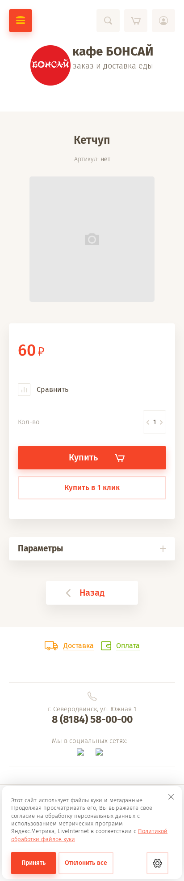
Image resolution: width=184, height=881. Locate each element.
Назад (92, 592)
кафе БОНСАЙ (113, 51)
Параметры (40, 548)
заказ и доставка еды (113, 66)
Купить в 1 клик (92, 487)
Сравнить (51, 389)
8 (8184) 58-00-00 (92, 719)
